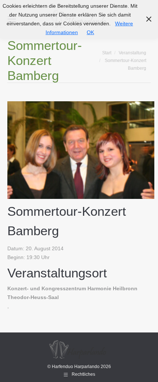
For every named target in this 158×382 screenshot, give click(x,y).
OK (90, 32)
